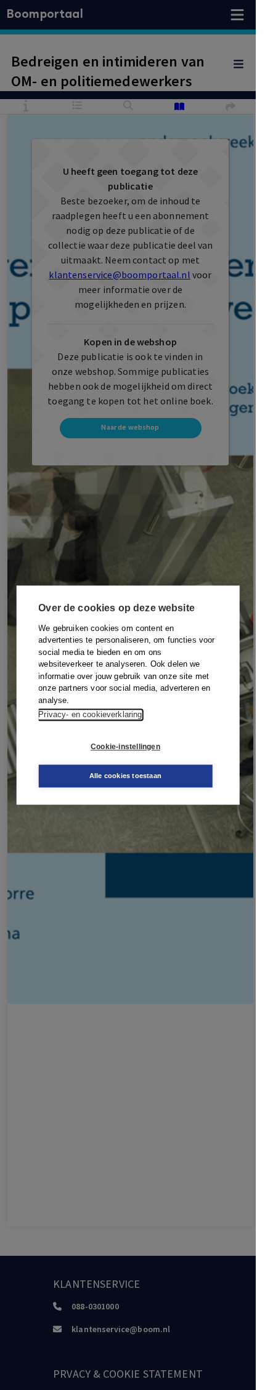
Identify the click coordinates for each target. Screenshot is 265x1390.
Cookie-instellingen (125, 746)
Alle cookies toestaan (125, 775)
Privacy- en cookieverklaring (90, 714)
